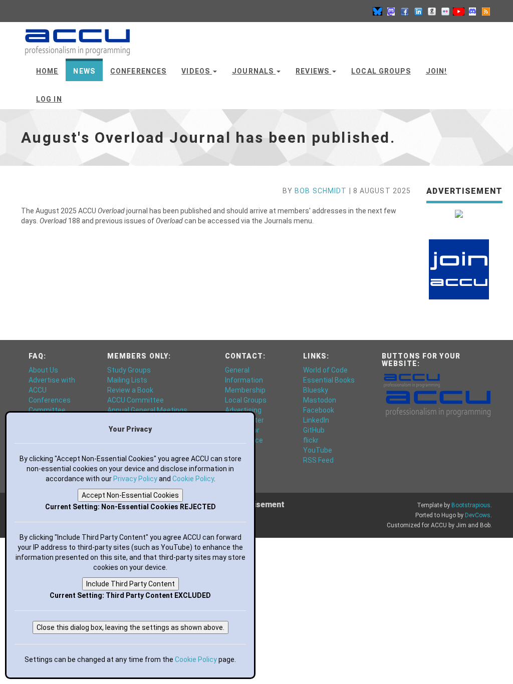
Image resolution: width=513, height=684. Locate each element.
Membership (245, 390)
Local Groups (380, 71)
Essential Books (329, 380)
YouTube (317, 450)
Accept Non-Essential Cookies (130, 495)
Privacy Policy (135, 479)
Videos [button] (196, 71)
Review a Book (130, 390)
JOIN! (436, 71)
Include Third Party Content (130, 584)
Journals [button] (254, 71)
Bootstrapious (470, 505)
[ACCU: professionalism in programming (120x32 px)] (412, 380)
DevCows (477, 515)
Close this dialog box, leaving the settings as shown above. (130, 627)
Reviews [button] (313, 71)
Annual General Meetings (147, 410)
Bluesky (315, 390)
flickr (311, 440)
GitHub (314, 430)
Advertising (243, 410)
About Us (43, 370)
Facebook (318, 410)
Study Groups (129, 370)
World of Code (325, 370)
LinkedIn (316, 420)
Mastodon (319, 400)
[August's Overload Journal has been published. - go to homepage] (77, 37)
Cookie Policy (193, 479)
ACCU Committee (135, 400)
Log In (49, 99)
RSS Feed (318, 460)
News (84, 71)
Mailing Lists (127, 380)
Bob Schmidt (321, 191)
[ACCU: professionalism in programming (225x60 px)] (438, 403)
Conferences (138, 71)
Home (47, 71)
